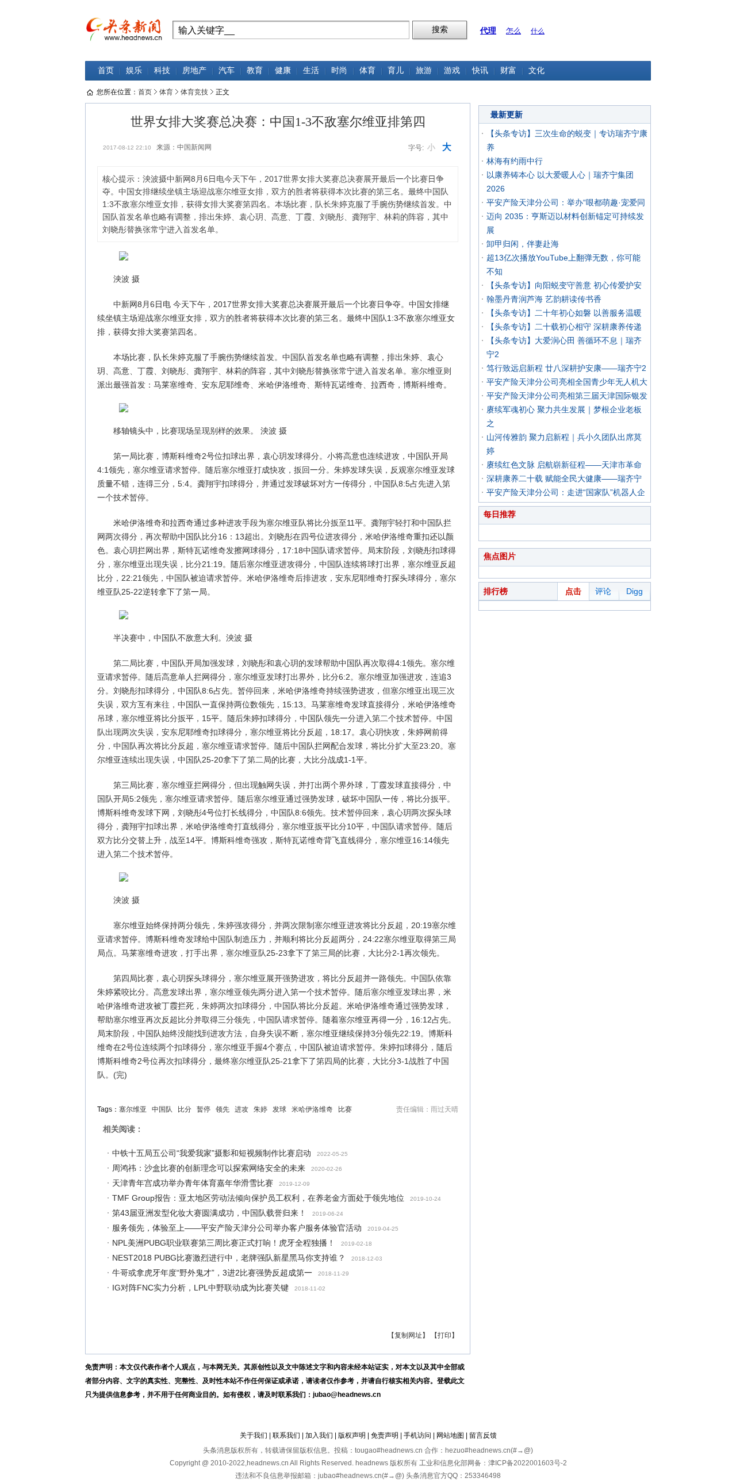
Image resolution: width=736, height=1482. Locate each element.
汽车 (226, 70)
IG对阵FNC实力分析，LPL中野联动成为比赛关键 (200, 1287)
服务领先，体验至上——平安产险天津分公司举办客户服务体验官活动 (237, 1227)
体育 (367, 70)
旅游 (424, 70)
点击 (573, 591)
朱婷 (260, 1109)
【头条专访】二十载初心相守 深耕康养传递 (564, 326)
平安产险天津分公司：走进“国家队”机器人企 (565, 492)
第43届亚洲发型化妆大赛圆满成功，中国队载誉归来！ (209, 1212)
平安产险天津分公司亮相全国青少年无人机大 (566, 381)
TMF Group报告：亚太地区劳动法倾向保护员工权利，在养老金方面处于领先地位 (258, 1198)
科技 (162, 70)
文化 (536, 70)
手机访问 (417, 1435)
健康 (283, 70)
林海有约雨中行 (514, 161)
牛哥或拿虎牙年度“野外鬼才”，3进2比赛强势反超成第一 (212, 1272)
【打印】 (444, 1335)
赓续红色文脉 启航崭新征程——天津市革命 (564, 464)
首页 (106, 70)
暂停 (203, 1109)
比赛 (345, 1109)
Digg (634, 591)
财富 (508, 70)
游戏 (452, 70)
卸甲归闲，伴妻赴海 (522, 243)
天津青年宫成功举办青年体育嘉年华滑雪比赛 (192, 1183)
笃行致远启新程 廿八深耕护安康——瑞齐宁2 (566, 368)
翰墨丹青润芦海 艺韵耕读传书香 (543, 299)
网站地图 (450, 1435)
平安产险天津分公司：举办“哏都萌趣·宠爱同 (565, 202)
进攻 (241, 1109)
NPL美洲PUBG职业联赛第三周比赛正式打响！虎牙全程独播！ (223, 1242)
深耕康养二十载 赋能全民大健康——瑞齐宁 (564, 478)
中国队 (162, 1109)
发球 (279, 1109)
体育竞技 (194, 92)
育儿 (396, 70)
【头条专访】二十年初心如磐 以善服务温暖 (564, 312)
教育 (255, 70)
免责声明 (384, 1435)
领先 (222, 1109)
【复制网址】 (408, 1335)
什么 (538, 31)
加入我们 (319, 1435)
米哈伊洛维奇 (312, 1109)
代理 (488, 30)
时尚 (339, 70)
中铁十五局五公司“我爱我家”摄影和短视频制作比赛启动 (211, 1153)
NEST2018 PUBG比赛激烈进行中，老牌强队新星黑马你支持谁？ (229, 1257)
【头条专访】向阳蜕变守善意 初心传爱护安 (564, 285)
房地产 (194, 70)
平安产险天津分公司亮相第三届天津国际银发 (566, 395)
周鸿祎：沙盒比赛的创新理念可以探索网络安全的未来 (208, 1168)
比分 (184, 1109)
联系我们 (286, 1435)
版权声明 (352, 1435)
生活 (311, 70)
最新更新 (506, 114)
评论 (603, 591)
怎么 (513, 30)
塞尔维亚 (133, 1109)
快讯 (480, 70)
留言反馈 (483, 1435)
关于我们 (253, 1435)
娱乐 (134, 70)
